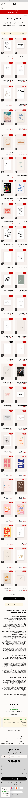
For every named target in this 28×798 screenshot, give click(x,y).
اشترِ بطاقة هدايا (13, 778)
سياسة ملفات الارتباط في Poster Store (9, 782)
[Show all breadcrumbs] (25, 14)
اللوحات (20, 14)
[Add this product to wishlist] (16, 39)
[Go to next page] (6, 604)
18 (8, 604)
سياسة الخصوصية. (14, 784)
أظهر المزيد (14, 598)
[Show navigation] (25, 3)
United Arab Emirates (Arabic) (14, 792)
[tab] (5, 4)
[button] (5, 792)
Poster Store (17, 794)
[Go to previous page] (21, 604)
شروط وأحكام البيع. (23, 782)
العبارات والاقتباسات (14, 14)
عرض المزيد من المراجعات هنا (14, 730)
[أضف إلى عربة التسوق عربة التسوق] (16, 53)
